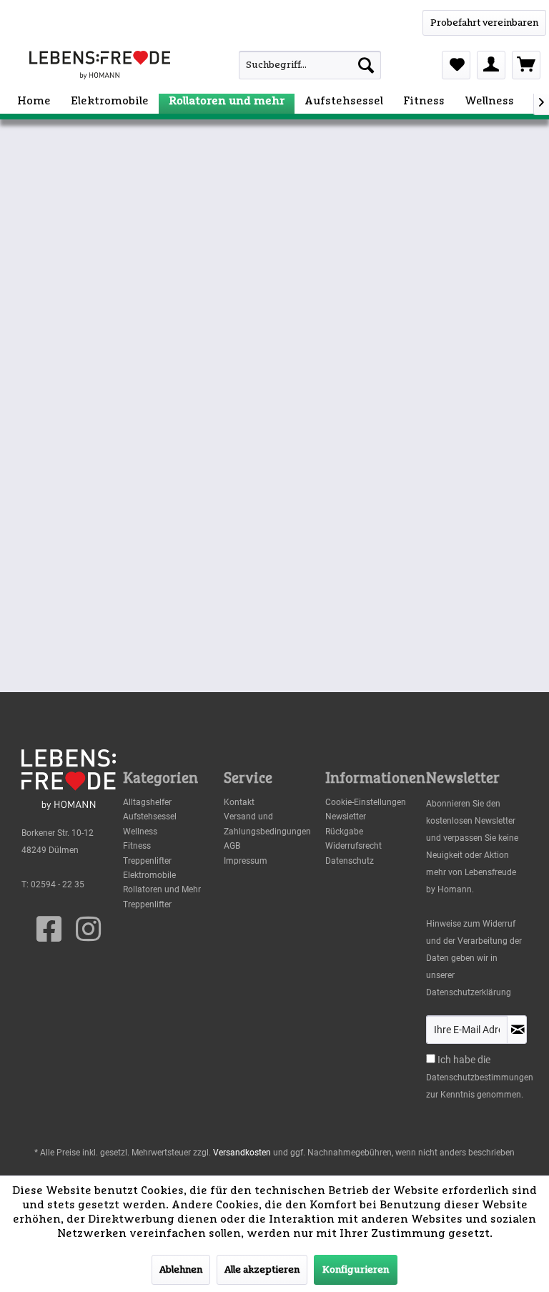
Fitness (137, 846)
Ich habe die (463, 1059)
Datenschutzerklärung (468, 992)
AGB (232, 846)
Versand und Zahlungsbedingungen (267, 824)
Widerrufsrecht (353, 846)
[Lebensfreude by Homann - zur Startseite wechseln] (99, 65)
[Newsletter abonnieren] (517, 1029)
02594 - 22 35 (57, 884)
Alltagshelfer (147, 802)
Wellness (140, 832)
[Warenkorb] (526, 65)
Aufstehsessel (150, 817)
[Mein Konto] (491, 65)
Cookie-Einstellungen (365, 802)
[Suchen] (366, 65)
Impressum (245, 861)
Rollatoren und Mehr (162, 889)
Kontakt (239, 802)
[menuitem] (292, 65)
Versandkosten (242, 1153)
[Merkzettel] (456, 65)
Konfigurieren (355, 1270)
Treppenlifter (147, 861)
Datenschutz (349, 861)
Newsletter (345, 817)
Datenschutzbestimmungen (479, 1077)
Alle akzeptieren (262, 1270)
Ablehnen (180, 1270)
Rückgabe (344, 832)
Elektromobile (149, 875)
